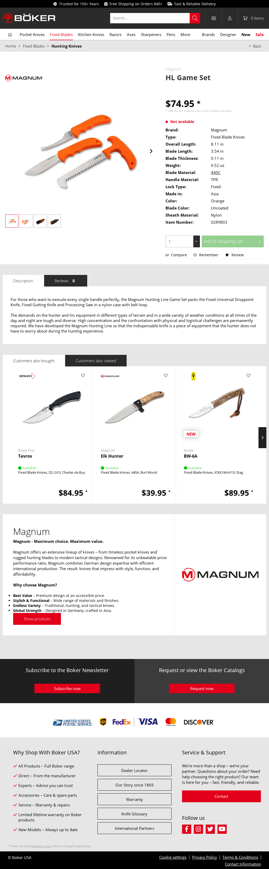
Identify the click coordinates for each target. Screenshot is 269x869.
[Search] (195, 18)
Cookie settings (173, 857)
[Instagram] (200, 828)
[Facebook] (188, 828)
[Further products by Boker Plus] (27, 381)
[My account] (229, 18)
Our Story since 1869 (134, 785)
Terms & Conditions (240, 857)
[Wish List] (213, 18)
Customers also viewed (96, 360)
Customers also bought (33, 360)
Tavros (25, 456)
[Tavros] (51, 406)
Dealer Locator (134, 770)
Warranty (134, 799)
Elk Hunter (112, 456)
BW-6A (190, 456)
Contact (221, 796)
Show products (37, 618)
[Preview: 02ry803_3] (40, 221)
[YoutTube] (223, 828)
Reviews (65, 280)
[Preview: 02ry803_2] (26, 221)
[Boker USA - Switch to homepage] (29, 18)
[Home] (9, 34)
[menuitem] (158, 18)
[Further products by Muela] (193, 381)
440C (215, 172)
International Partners (134, 828)
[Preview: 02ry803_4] (54, 221)
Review (237, 254)
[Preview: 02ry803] (11, 221)
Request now (202, 688)
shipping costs (192, 111)
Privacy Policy (204, 857)
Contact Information (243, 864)
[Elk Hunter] (134, 406)
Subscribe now (67, 688)
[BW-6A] (217, 406)
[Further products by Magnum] (23, 78)
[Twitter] (212, 828)
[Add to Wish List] (83, 376)
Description (23, 280)
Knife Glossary (134, 813)
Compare (178, 254)
